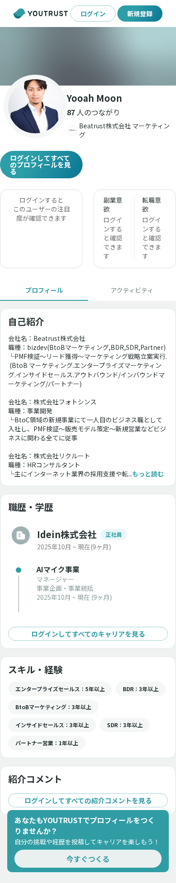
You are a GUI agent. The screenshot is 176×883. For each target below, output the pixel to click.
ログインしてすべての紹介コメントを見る (88, 800)
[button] (88, 56)
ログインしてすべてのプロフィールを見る (40, 164)
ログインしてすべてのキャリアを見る (88, 633)
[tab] (44, 290)
